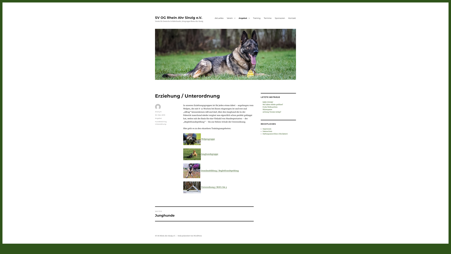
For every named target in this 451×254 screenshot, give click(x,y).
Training (256, 18)
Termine (268, 18)
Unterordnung (160, 124)
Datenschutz (267, 131)
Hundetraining (161, 122)
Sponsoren (280, 18)
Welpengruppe (208, 139)
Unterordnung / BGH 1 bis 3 (214, 187)
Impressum (267, 129)
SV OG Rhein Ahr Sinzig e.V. (178, 18)
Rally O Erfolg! (268, 102)
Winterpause (267, 110)
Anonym (158, 112)
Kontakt (292, 18)
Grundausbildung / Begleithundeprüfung (220, 170)
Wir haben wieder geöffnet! (273, 105)
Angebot (243, 18)
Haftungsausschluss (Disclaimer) (275, 134)
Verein (230, 18)
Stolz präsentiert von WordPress (190, 236)
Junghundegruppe (209, 154)
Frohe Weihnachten (270, 107)
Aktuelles (219, 18)
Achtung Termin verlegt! (272, 112)
